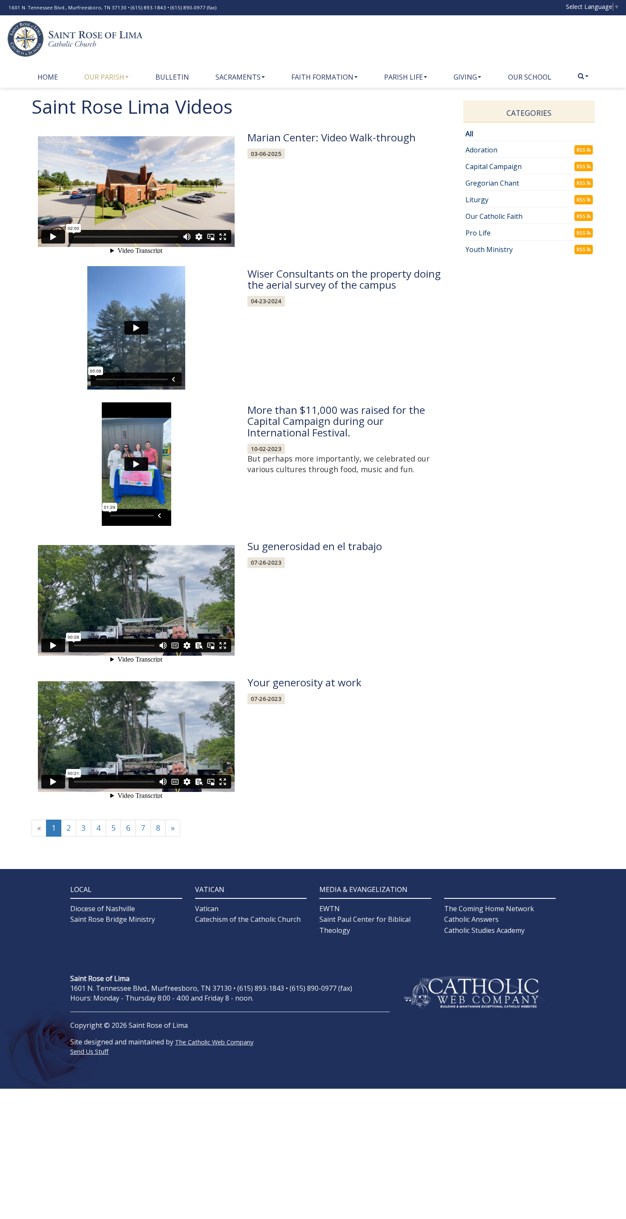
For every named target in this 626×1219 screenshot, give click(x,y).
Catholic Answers (471, 919)
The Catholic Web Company (214, 1042)
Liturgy (476, 199)
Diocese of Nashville (102, 908)
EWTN (329, 908)
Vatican (206, 908)
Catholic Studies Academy (484, 930)
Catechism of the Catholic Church (248, 919)
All (469, 133)
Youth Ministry (489, 249)
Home (47, 77)
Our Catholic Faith (494, 216)
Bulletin (172, 77)
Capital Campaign (493, 166)
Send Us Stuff (89, 1051)
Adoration (481, 150)
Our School (529, 77)
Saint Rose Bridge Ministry (112, 919)
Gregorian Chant (492, 183)
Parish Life (403, 77)
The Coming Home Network (489, 908)
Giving (465, 77)
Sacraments (238, 77)
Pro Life (478, 233)
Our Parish (104, 77)
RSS (582, 149)
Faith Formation (322, 77)
